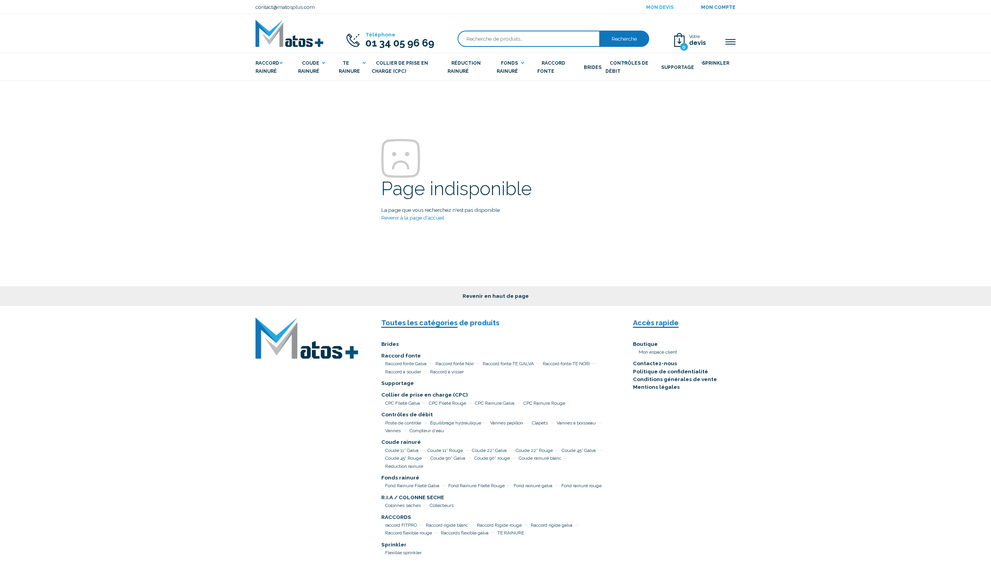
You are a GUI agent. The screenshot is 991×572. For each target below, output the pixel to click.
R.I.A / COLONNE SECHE (412, 497)
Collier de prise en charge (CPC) (424, 395)
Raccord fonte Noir (454, 363)
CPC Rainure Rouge (544, 403)
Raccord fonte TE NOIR (566, 363)
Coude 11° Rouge (445, 450)
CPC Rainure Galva (494, 403)
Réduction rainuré (404, 466)
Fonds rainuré (400, 477)
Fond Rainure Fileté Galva (412, 485)
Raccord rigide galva (552, 525)
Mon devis (660, 7)
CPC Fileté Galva (402, 403)
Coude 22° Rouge (534, 450)
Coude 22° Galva (489, 450)
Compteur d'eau (427, 430)
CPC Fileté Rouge (447, 403)
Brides (390, 344)
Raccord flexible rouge (408, 533)
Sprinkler (393, 544)
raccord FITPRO (401, 525)
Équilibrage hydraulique (455, 423)
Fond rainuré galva (533, 485)
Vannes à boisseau (576, 423)
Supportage (397, 383)
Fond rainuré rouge (581, 485)
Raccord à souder (403, 371)
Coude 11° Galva (401, 450)
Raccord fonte (401, 355)
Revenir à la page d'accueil (412, 218)
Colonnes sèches (403, 505)
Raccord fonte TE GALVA (508, 363)
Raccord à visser (447, 371)
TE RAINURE (510, 533)
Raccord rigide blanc (447, 525)
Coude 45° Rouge (403, 458)
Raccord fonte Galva (406, 363)
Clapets (540, 423)
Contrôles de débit (407, 414)
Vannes (393, 430)
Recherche (624, 39)
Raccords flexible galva (465, 533)
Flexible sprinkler (403, 552)
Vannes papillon (506, 423)
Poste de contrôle (403, 423)
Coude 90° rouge (492, 458)
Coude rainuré (401, 442)
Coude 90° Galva (447, 458)
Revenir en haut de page (496, 296)
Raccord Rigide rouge (499, 525)
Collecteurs (442, 505)
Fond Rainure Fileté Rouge (476, 485)
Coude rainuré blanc (540, 458)
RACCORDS (396, 517)
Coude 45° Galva (579, 450)
